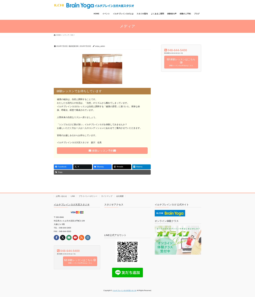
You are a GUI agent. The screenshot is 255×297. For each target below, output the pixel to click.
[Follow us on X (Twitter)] (62, 237)
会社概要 (120, 196)
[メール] (69, 237)
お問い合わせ (61, 196)
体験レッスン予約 (102, 150)
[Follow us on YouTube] (75, 237)
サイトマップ (106, 196)
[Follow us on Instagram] (87, 237)
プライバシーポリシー (88, 196)
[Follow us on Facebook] (56, 237)
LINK (73, 196)
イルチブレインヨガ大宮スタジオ (72, 204)
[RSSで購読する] (81, 237)
